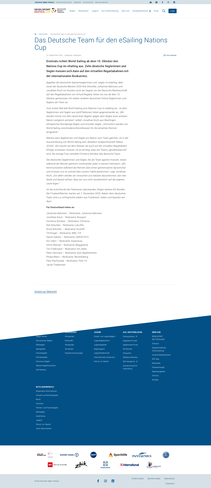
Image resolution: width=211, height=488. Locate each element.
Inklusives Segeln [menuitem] (43, 361)
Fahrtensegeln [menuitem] (41, 357)
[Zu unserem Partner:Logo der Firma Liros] (166, 454)
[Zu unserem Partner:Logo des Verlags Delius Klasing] (57, 464)
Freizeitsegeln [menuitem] (41, 353)
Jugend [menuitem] (95, 11)
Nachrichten (43, 34)
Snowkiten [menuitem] (69, 349)
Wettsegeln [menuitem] (40, 345)
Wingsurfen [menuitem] (69, 345)
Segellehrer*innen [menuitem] (130, 341)
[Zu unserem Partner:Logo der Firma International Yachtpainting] (129, 464)
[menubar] (114, 11)
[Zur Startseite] (50, 11)
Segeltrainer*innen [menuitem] (130, 345)
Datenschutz (169, 479)
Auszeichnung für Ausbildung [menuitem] (130, 367)
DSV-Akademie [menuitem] (129, 361)
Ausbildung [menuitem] (40, 416)
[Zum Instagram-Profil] (168, 2)
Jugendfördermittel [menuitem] (102, 353)
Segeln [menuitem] (72, 11)
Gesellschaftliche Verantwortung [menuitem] (159, 349)
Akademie (77, 2)
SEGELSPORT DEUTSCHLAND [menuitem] (158, 337)
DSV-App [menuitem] (155, 359)
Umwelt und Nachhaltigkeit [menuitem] (47, 395)
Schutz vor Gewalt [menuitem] (101, 361)
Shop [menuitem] (156, 11)
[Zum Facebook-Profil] (162, 2)
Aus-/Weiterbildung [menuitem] (110, 11)
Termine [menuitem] (155, 376)
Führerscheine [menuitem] (128, 336)
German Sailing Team (64, 2)
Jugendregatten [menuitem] (100, 345)
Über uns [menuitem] (126, 11)
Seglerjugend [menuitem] (99, 349)
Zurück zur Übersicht (46, 291)
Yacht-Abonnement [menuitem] (44, 428)
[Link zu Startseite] (35, 34)
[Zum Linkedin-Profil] (174, 2)
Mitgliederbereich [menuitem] (140, 11)
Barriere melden (154, 479)
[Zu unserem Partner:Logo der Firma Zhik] (81, 464)
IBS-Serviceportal (101, 2)
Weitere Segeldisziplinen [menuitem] (46, 366)
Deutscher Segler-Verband (44, 2)
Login (172, 11)
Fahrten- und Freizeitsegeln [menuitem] (47, 408)
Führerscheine (88, 2)
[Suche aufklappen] (163, 11)
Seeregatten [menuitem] (41, 349)
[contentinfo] (105, 401)
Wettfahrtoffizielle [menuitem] (130, 357)
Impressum (170, 483)
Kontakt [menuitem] (155, 380)
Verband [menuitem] (155, 344)
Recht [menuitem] (38, 399)
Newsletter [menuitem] (156, 363)
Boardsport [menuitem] (83, 11)
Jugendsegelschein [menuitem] (102, 341)
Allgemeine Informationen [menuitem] (46, 391)
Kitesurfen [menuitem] (69, 341)
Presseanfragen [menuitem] (158, 367)
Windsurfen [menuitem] (69, 336)
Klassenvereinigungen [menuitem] (74, 353)
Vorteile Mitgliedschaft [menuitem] (161, 355)
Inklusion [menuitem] (39, 404)
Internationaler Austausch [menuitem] (104, 357)
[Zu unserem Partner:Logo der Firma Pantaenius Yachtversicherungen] (141, 454)
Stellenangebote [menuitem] (158, 371)
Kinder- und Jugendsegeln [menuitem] (104, 336)
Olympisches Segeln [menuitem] (44, 341)
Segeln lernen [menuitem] (41, 336)
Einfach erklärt (138, 479)
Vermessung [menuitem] (41, 370)
